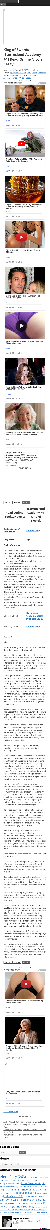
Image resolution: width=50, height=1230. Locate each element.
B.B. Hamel (32, 1177)
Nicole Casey (16, 75)
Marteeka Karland (41, 1207)
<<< (5, 465)
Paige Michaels (6, 1212)
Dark (29, 72)
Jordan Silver (13, 1196)
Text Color (8, 502)
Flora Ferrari (9, 1186)
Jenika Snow (24, 1189)
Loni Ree (12, 1203)
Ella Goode (35, 1180)
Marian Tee (23, 1206)
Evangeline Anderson (10, 1183)
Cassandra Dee (11, 1180)
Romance (42, 72)
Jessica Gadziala (25, 1192)
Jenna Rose (41, 1190)
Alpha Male (14, 72)
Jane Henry (8, 1190)
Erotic (34, 72)
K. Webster (30, 1197)
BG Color (17, 502)
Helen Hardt (23, 1187)
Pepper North (32, 1212)
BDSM (23, 72)
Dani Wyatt (23, 1180)
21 (14, 465)
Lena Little (34, 1199)
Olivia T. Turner (38, 1210)
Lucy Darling (24, 1203)
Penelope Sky (19, 1212)
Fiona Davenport (33, 1183)
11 (12, 465)
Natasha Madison (7, 1210)
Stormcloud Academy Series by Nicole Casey (21, 76)
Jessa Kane (6, 1193)
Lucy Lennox (35, 1203)
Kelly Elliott (40, 1196)
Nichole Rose (23, 1209)
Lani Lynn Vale (12, 1200)
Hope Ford (36, 1186)
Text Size (26, 502)
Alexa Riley (13, 1176)
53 (17, 465)
